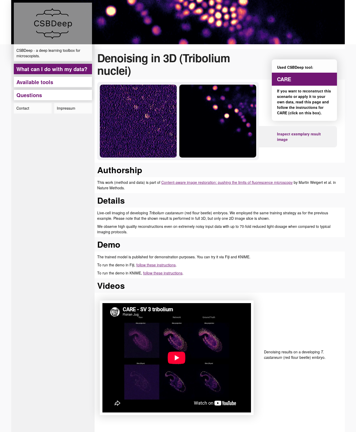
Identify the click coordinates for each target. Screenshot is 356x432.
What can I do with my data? (51, 69)
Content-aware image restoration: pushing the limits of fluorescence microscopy (227, 182)
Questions (29, 95)
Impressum (66, 108)
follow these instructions (156, 264)
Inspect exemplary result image (299, 136)
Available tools (34, 82)
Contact (22, 108)
